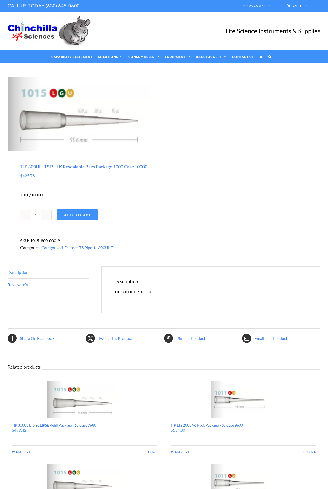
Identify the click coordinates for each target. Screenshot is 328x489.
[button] (269, 56)
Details (152, 452)
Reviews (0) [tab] (18, 284)
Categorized (52, 247)
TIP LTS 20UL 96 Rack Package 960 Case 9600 (207, 425)
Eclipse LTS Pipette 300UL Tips (91, 247)
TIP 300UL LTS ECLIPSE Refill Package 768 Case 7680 (54, 425)
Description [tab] (18, 272)
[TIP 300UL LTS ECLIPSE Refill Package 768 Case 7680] (84, 399)
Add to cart (77, 215)
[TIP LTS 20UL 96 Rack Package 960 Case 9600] (243, 399)
